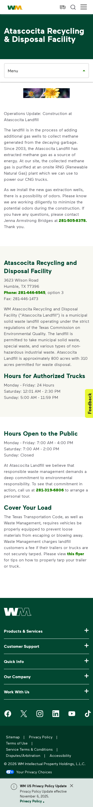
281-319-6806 (50, 489)
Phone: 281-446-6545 (24, 292)
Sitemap (13, 737)
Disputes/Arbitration (23, 755)
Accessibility (60, 755)
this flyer (75, 553)
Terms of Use (17, 743)
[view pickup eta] (63, 7)
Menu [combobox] (13, 70)
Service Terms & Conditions (29, 749)
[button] (83, 7)
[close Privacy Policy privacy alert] (71, 785)
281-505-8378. (72, 220)
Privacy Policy (31, 801)
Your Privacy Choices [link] (34, 772)
